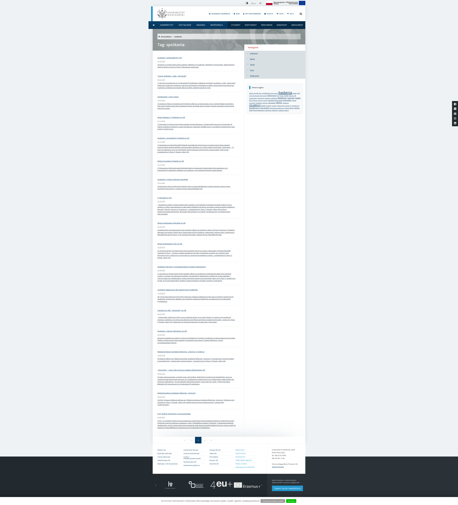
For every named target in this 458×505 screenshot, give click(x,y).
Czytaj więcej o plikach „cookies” (273, 501)
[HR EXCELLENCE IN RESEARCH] (170, 485)
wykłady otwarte (284, 110)
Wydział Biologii (289, 108)
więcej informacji (278, 467)
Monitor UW (214, 460)
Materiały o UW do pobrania (167, 464)
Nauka (252, 59)
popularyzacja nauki (275, 100)
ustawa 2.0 (288, 106)
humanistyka (253, 98)
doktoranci (272, 95)
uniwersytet (281, 106)
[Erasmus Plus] (247, 485)
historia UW (292, 96)
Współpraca (216, 25)
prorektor (252, 103)
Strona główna (166, 36)
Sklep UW (213, 453)
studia (263, 106)
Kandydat (282, 25)
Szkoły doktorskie (163, 457)
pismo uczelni (262, 100)
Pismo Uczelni (241, 464)
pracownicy (287, 100)
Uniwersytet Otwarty (190, 450)
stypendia (268, 106)
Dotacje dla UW (215, 450)
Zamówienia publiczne (191, 465)
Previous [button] (154, 485)
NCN (250, 100)
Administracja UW (163, 460)
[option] (170, 485)
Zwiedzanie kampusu (244, 460)
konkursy (282, 97)
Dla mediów (214, 457)
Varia (252, 70)
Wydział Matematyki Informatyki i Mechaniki (265, 110)
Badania (201, 25)
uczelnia (274, 106)
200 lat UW (252, 93)
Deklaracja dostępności (245, 467)
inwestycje (267, 98)
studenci (255, 105)
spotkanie (286, 103)
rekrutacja (271, 103)
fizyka (282, 96)
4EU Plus (259, 93)
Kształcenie (185, 25)
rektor (279, 102)
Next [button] (263, 485)
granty (286, 96)
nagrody (290, 98)
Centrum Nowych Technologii (258, 96)
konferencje (274, 98)
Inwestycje (254, 53)
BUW (298, 93)
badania (285, 92)
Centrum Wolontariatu (191, 453)
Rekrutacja (240, 450)
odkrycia (255, 100)
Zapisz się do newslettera (287, 488)
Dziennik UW (214, 464)
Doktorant (251, 25)
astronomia (274, 93)
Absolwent (297, 25)
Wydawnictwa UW (189, 462)
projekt (294, 100)
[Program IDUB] (196, 485)
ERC (278, 96)
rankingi (265, 103)
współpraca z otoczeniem (259, 108)
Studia (252, 64)
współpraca (295, 106)
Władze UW (161, 450)
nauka (297, 98)
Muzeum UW (240, 457)
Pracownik (266, 25)
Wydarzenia (254, 76)
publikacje (259, 103)
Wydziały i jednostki (164, 453)
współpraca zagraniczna (277, 108)
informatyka (260, 98)
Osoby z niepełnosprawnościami (192, 457)
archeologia (266, 93)
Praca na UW (241, 453)
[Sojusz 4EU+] (221, 485)
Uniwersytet (166, 25)
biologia (294, 93)
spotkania (178, 36)
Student (235, 25)
